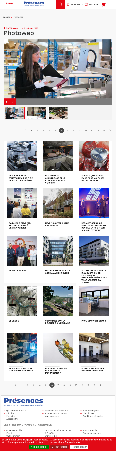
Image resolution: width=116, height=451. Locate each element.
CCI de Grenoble (14, 430)
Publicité (10, 416)
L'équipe (10, 413)
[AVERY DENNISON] (22, 252)
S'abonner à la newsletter (57, 410)
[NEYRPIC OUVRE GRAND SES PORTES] (58, 204)
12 (98, 130)
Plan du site (88, 413)
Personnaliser (79, 447)
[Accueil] (34, 4)
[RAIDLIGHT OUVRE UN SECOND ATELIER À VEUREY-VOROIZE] (22, 204)
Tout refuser (60, 447)
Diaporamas (12, 28)
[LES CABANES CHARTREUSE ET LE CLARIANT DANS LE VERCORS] (58, 157)
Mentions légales (91, 410)
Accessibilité (12, 419)
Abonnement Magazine (56, 413)
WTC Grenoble (90, 430)
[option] (58, 72)
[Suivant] (109, 130)
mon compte (77, 4)
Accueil (6, 17)
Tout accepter (39, 447)
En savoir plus (72, 442)
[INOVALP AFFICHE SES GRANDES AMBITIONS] (94, 349)
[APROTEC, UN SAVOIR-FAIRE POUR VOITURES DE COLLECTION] (94, 157)
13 (104, 130)
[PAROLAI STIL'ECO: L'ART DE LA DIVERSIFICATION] (22, 349)
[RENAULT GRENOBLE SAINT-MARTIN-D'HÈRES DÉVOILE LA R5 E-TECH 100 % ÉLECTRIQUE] (94, 204)
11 (91, 130)
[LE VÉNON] (22, 302)
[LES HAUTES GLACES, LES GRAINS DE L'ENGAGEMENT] (58, 349)
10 (86, 130)
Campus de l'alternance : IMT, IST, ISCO (59, 431)
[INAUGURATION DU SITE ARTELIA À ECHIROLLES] (58, 252)
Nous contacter (52, 416)
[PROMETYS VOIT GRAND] (94, 302)
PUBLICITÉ (93, 4)
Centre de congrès (92, 433)
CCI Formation (13, 436)
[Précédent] (25, 130)
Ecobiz (9, 433)
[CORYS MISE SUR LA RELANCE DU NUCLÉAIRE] (58, 302)
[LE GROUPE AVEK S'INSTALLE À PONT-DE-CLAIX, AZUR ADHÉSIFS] (22, 157)
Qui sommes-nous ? (16, 410)
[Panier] (103, 5)
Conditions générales (93, 416)
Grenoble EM (51, 436)
